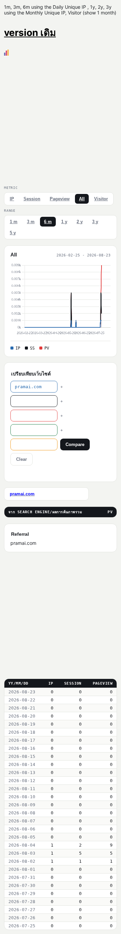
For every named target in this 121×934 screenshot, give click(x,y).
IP (12, 198)
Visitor (101, 198)
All (82, 198)
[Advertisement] (60, 119)
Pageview (60, 198)
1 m (13, 221)
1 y (64, 221)
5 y (13, 232)
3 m (31, 221)
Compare (75, 444)
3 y (95, 221)
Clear (21, 459)
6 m (48, 221)
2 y (80, 221)
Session (32, 198)
